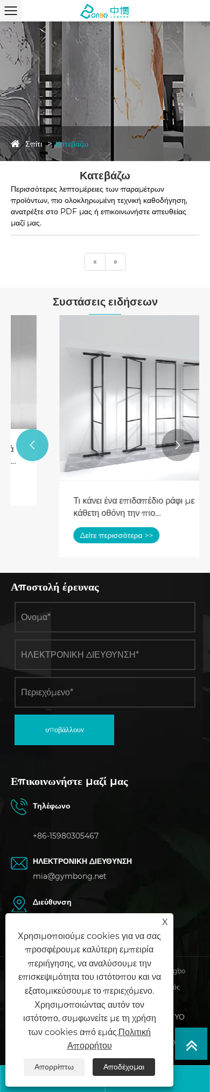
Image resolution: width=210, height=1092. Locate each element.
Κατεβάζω (71, 144)
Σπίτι (33, 144)
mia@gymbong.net (70, 876)
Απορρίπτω (54, 1067)
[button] (32, 445)
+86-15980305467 (66, 836)
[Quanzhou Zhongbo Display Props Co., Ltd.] (105, 11)
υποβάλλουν (64, 729)
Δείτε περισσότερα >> (79, 535)
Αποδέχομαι (123, 1067)
